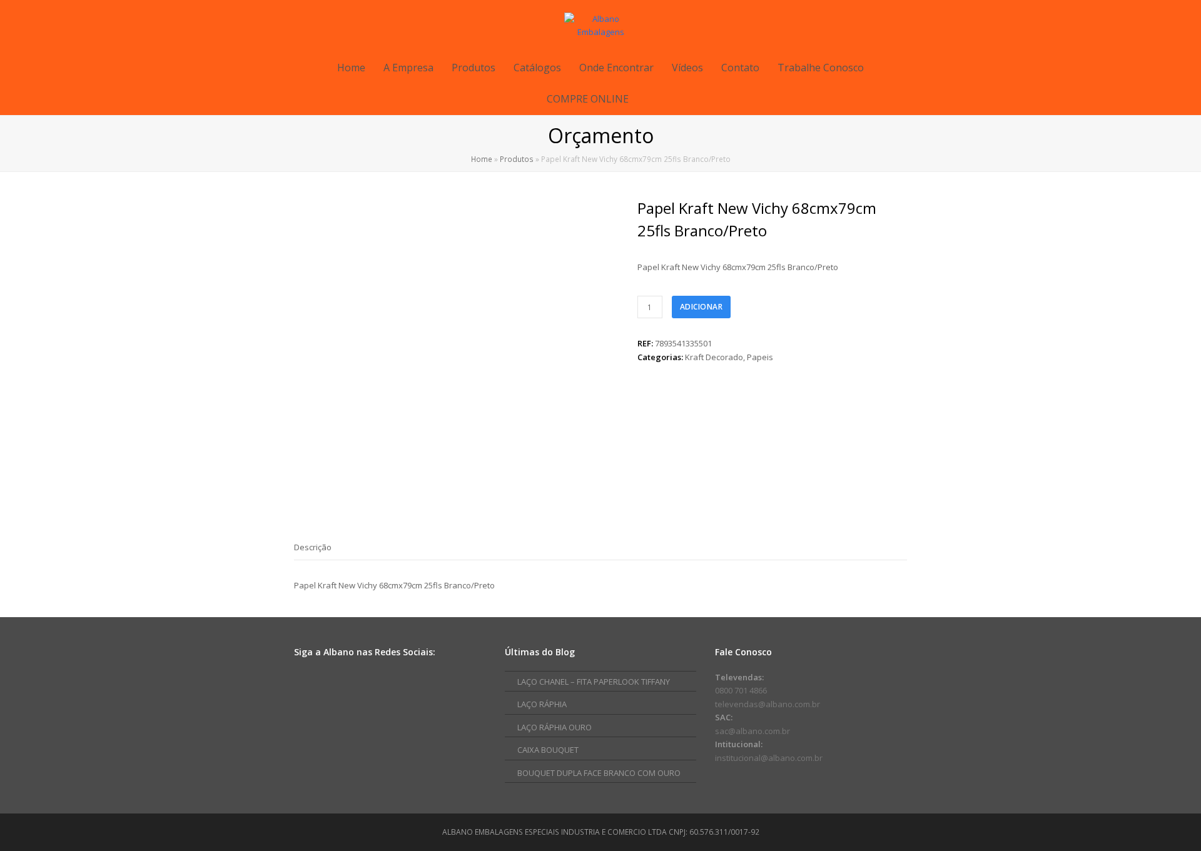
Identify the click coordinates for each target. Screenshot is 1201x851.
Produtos (517, 159)
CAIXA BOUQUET (548, 749)
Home (481, 159)
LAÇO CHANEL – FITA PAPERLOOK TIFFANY (593, 681)
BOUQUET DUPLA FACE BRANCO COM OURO (599, 772)
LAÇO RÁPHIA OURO (554, 727)
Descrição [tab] (313, 547)
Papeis (760, 357)
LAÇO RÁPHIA (542, 704)
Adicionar (701, 306)
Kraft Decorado (714, 357)
